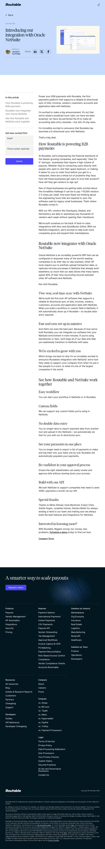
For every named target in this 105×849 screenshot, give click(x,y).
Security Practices (47, 764)
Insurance (76, 620)
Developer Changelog (16, 726)
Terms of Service (46, 741)
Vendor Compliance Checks (51, 663)
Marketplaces (77, 612)
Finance (75, 651)
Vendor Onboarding (47, 632)
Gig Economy (77, 616)
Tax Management (46, 636)
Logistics (75, 628)
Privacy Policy (45, 745)
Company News (46, 538)
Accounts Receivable (48, 667)
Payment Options (46, 612)
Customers (10, 695)
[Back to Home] (13, 4)
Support (9, 707)
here (72, 825)
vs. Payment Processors (50, 730)
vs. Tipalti (43, 710)
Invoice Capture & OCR (49, 644)
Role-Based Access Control (51, 655)
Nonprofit (75, 636)
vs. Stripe (42, 703)
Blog (7, 687)
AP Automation (12, 620)
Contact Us (43, 775)
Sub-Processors (46, 753)
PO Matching (44, 647)
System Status (45, 761)
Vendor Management (15, 616)
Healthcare (76, 640)
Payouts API (44, 628)
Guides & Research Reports (18, 691)
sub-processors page (44, 825)
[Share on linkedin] (35, 51)
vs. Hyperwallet (45, 718)
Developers (76, 659)
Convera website (53, 840)
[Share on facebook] (48, 51)
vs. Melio (42, 714)
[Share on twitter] (41, 51)
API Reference (12, 722)
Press (41, 691)
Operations (76, 655)
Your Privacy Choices (48, 757)
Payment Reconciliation (49, 651)
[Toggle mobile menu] (98, 4)
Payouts (9, 612)
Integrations (11, 624)
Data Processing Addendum (51, 749)
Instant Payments (46, 620)
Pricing (8, 632)
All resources (11, 684)
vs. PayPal (43, 722)
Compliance (44, 659)
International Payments (49, 616)
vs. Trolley (43, 726)
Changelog (10, 703)
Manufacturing (78, 632)
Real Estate (76, 624)
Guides (8, 718)
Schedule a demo (59, 532)
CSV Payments (45, 624)
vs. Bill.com (43, 707)
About (41, 684)
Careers (42, 687)
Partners (9, 699)
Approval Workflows (48, 640)
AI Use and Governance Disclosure (49, 769)
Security (9, 628)
